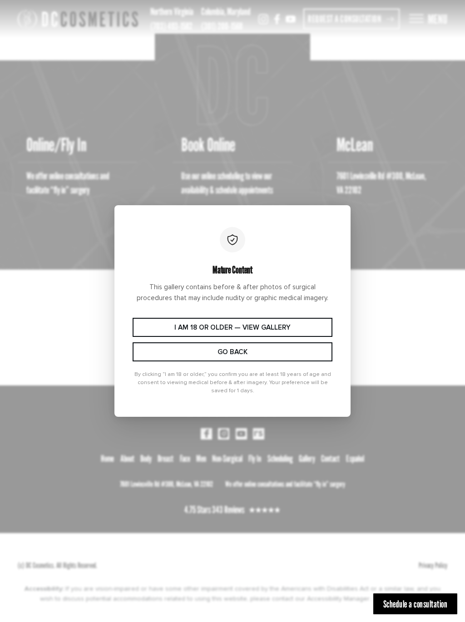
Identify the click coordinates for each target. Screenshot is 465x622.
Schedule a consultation (415, 604)
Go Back (232, 352)
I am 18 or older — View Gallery (232, 327)
